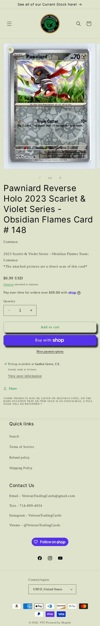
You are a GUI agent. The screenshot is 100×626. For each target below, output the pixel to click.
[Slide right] (60, 178)
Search (14, 436)
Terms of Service (21, 447)
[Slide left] (40, 178)
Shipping (8, 284)
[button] (9, 24)
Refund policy (19, 457)
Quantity (9, 301)
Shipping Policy (21, 468)
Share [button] (13, 388)
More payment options (50, 351)
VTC (42, 622)
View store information (25, 376)
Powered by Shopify (58, 622)
